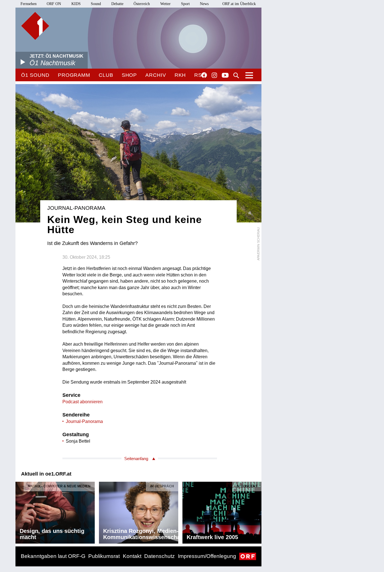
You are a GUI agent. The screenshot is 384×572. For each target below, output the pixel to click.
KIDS (76, 4)
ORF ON (54, 4)
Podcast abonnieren (82, 401)
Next (256, 511)
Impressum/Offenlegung (207, 556)
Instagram (214, 75)
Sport (185, 4)
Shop (129, 75)
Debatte (117, 4)
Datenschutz (159, 556)
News (204, 4)
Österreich (142, 4)
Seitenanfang (136, 458)
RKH (180, 75)
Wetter (165, 4)
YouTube (225, 75)
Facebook (204, 75)
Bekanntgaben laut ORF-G (53, 556)
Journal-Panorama (84, 421)
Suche (236, 75)
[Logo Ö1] (35, 26)
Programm (74, 75)
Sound (96, 4)
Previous (19, 511)
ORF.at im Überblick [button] (239, 4)
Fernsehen (29, 4)
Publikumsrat (104, 556)
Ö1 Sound (35, 75)
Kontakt (132, 556)
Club (106, 75)
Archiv (155, 75)
